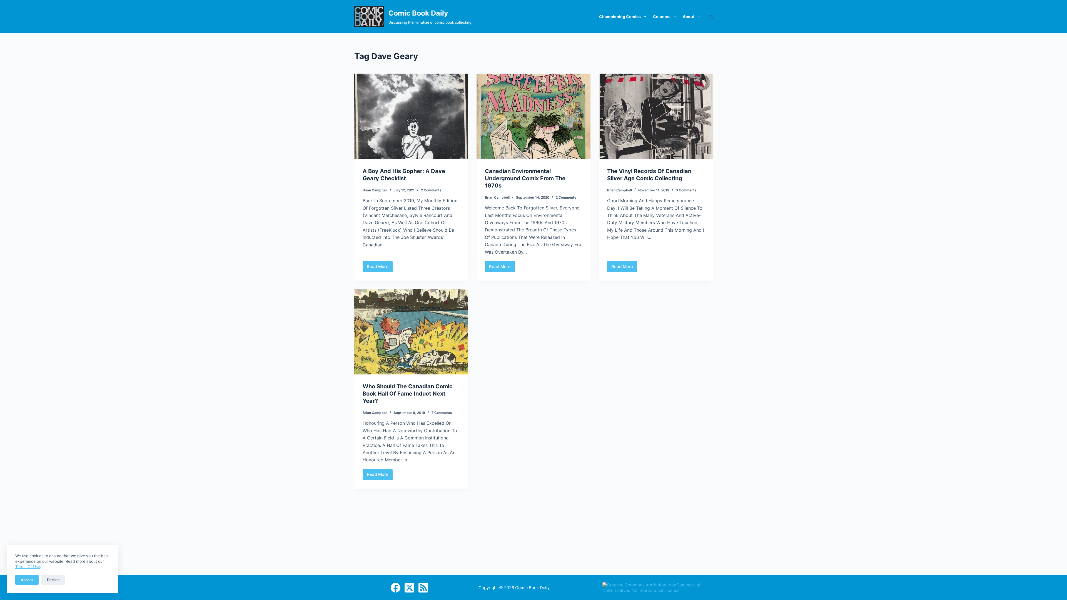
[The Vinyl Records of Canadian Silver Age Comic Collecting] (656, 116)
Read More (380, 268)
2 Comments (431, 190)
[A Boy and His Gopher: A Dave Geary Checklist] (411, 116)
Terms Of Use (27, 566)
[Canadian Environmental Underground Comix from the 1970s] (533, 116)
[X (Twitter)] (409, 587)
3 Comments (686, 190)
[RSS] (423, 587)
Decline (53, 580)
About (688, 16)
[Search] (711, 17)
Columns (661, 16)
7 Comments (442, 413)
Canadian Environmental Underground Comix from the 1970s (525, 178)
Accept (27, 580)
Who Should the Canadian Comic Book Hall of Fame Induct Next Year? (408, 393)
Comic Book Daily (418, 13)
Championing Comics (620, 16)
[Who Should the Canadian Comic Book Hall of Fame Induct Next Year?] (411, 331)
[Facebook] (395, 587)
